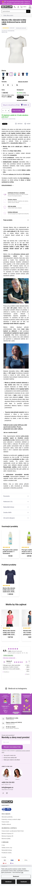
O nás (3, 845)
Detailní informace (7, 185)
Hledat (28, 11)
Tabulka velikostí (23, 81)
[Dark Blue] (23, 74)
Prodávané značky (6, 852)
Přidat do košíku (17, 110)
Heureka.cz (6, 672)
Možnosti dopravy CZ (7, 833)
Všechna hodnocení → (10, 658)
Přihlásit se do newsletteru (12, 747)
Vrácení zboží (5, 822)
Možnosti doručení (22, 100)
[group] (11, 625)
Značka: (4, 32)
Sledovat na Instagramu (17, 688)
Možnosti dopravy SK (7, 836)
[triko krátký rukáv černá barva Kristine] (3, 78)
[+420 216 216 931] (14, 7)
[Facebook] (3, 793)
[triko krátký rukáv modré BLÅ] (27, 74)
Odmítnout (8, 881)
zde (22, 872)
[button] (10, 637)
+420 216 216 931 (8, 782)
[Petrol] (3, 74)
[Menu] (30, 7)
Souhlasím (24, 881)
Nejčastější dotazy (7, 850)
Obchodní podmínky (7, 817)
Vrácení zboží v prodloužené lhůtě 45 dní (13, 831)
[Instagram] (6, 793)
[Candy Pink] (19, 74)
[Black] (7, 74)
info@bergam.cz (7, 787)
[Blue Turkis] (15, 74)
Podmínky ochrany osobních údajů (11, 819)
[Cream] (11, 74)
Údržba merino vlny (7, 847)
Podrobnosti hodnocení (21, 28)
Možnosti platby (6, 838)
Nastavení (16, 876)
